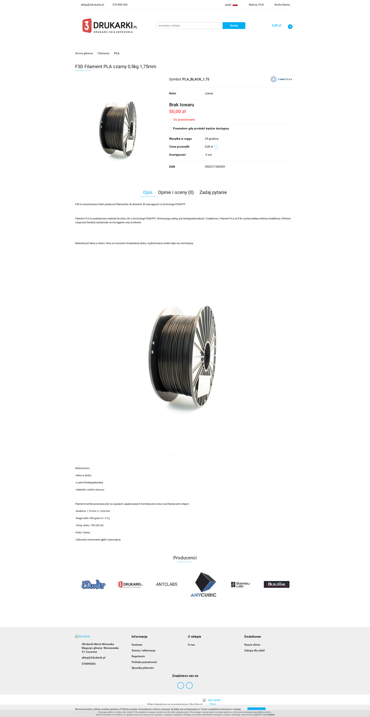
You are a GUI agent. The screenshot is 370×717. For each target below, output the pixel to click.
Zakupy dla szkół (254, 650)
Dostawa (137, 644)
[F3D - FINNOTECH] (281, 78)
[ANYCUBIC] (182, 584)
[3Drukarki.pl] (109, 584)
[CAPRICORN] (292, 584)
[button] (139, 637)
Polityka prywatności (144, 662)
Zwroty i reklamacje (144, 650)
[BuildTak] (255, 584)
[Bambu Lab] (218, 584)
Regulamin (138, 656)
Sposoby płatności (143, 667)
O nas (191, 644)
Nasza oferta (252, 644)
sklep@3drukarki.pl (93, 657)
